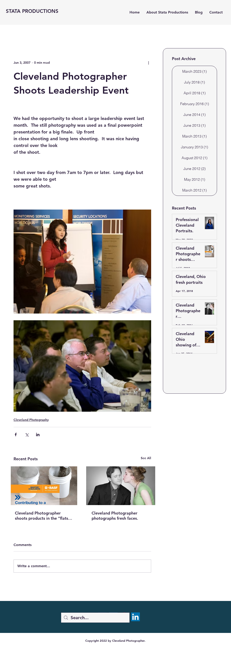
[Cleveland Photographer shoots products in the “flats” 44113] (44, 485)
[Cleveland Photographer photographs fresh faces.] (120, 485)
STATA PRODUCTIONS (32, 11)
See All (146, 458)
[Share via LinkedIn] (38, 434)
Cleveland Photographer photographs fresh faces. (115, 515)
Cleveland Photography (31, 420)
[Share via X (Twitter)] (27, 434)
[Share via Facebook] (16, 434)
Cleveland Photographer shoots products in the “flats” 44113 (42, 515)
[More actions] (148, 62)
